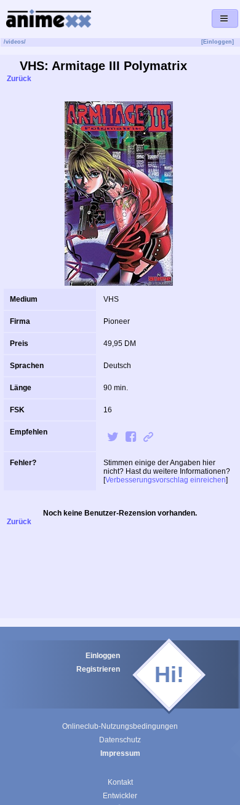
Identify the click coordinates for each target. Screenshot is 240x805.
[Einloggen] (217, 42)
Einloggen (103, 655)
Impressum (120, 753)
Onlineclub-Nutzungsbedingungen (120, 726)
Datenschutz (120, 740)
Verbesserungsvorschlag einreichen (165, 480)
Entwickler (120, 795)
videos (15, 42)
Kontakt (120, 782)
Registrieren (98, 669)
